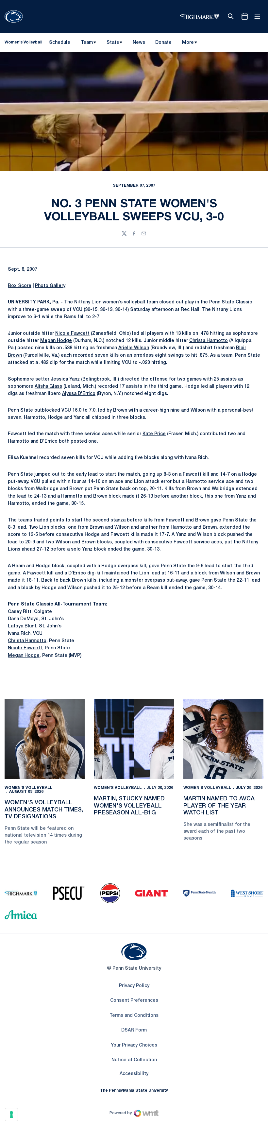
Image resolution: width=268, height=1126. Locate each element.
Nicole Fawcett (72, 334)
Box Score (19, 286)
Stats (113, 43)
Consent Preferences (134, 1000)
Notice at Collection (134, 1060)
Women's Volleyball (29, 788)
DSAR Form (134, 1030)
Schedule (59, 43)
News (139, 43)
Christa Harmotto (208, 341)
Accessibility (134, 1073)
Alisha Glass (48, 386)
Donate (163, 44)
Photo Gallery (50, 286)
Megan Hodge (56, 341)
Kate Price (154, 434)
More (188, 43)
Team (87, 43)
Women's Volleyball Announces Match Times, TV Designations (44, 809)
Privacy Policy (134, 986)
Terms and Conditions (134, 1016)
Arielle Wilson (133, 348)
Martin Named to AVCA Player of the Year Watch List (219, 805)
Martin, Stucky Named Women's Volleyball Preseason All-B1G (129, 805)
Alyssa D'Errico (78, 394)
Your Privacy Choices (134, 1045)
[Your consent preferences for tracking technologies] (11, 1114)
